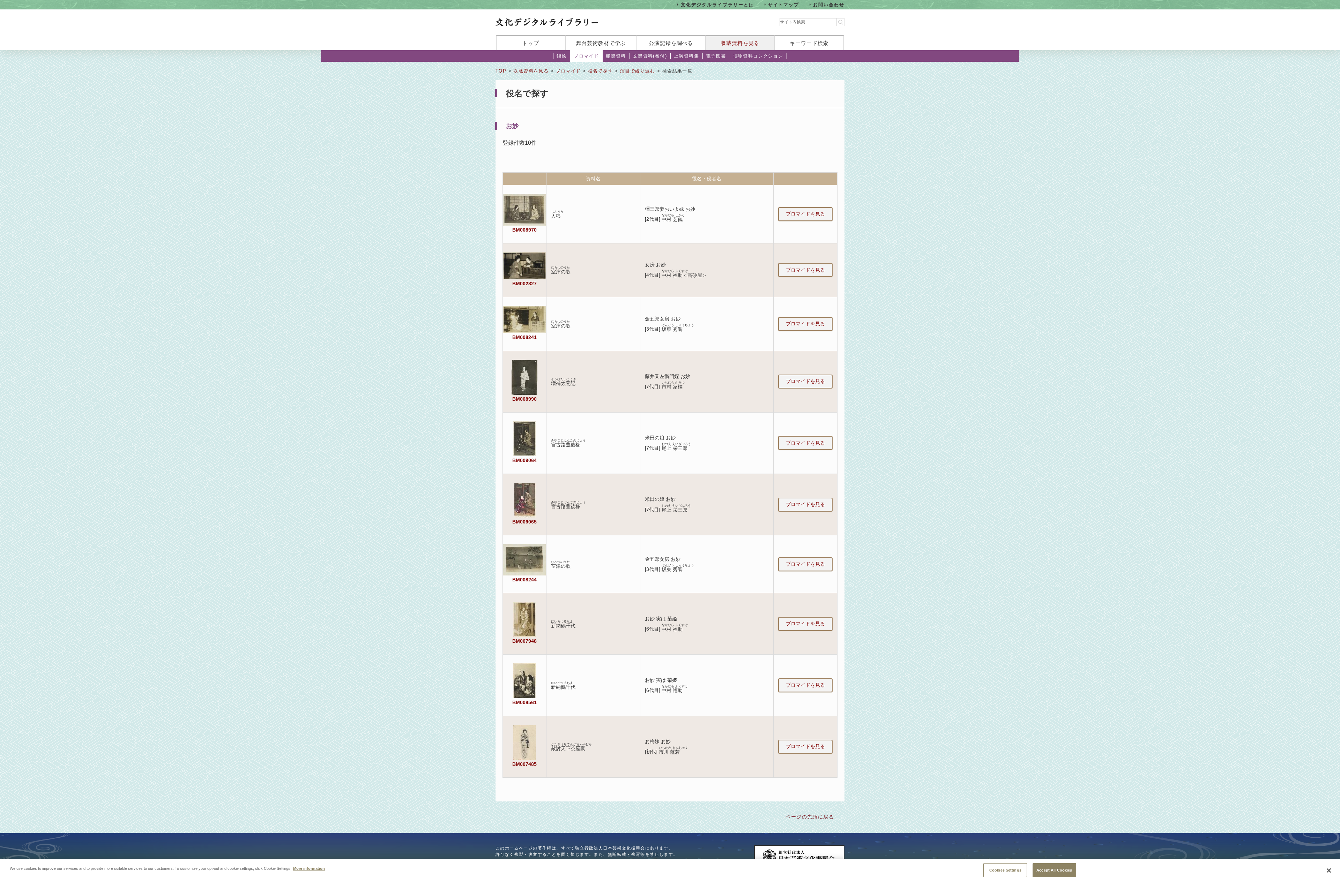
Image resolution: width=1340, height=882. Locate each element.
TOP (501, 71)
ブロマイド (586, 56)
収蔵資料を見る (740, 43)
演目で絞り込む (637, 71)
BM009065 (524, 522)
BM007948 (524, 641)
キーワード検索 (809, 43)
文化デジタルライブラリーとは (717, 4)
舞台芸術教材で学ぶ (601, 43)
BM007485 (524, 764)
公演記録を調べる (671, 43)
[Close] (1329, 870)
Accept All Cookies (1054, 870)
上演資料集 (686, 56)
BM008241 (524, 337)
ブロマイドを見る (805, 214)
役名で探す (600, 71)
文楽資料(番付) (650, 56)
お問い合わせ (828, 4)
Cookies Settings (1005, 870)
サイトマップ (783, 4)
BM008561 (524, 702)
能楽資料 (616, 56)
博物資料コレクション (758, 56)
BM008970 (524, 230)
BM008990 (524, 399)
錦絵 (562, 56)
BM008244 (524, 579)
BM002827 (524, 283)
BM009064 (524, 460)
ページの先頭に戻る (810, 817)
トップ (530, 43)
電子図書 (716, 56)
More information (309, 868)
